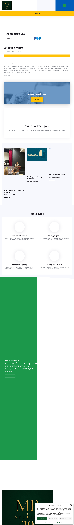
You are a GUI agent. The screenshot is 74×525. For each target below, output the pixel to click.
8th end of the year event (57, 175)
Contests (9, 38)
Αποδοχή (42, 518)
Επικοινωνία (10, 376)
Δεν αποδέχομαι (53, 518)
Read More (7, 197)
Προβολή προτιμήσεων (65, 518)
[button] (71, 505)
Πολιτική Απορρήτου (49, 522)
